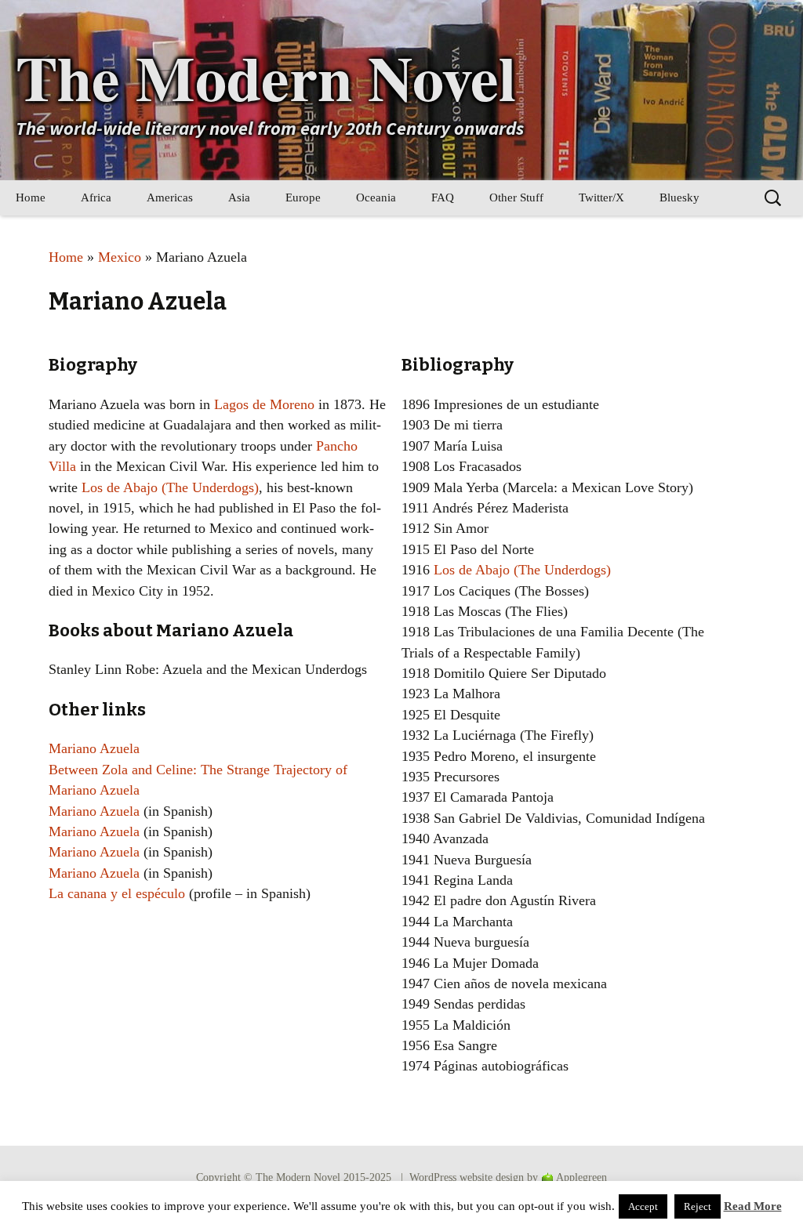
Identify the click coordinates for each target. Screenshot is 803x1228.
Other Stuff (516, 197)
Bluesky (679, 197)
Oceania (376, 197)
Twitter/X (601, 197)
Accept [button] (643, 1206)
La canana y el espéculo (117, 893)
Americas (170, 197)
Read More (753, 1206)
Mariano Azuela (94, 748)
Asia (239, 197)
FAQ (442, 197)
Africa (96, 197)
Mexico (119, 257)
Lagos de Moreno (264, 404)
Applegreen (581, 1177)
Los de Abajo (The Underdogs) (170, 487)
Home (30, 197)
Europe (303, 197)
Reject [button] (697, 1206)
